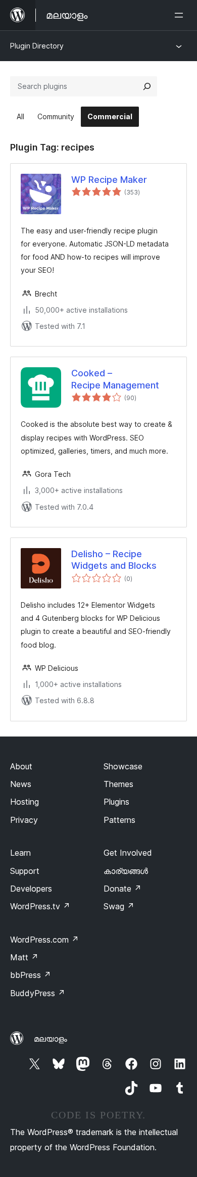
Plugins (116, 802)
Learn (20, 853)
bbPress (30, 975)
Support (24, 871)
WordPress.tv (40, 906)
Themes (118, 784)
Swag (119, 906)
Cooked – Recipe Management (115, 379)
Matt (24, 957)
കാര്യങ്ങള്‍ (126, 871)
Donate (122, 889)
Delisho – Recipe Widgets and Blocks (114, 560)
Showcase (123, 766)
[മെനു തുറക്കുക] (181, 15)
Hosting (24, 802)
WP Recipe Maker (109, 179)
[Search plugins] (147, 86)
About (21, 766)
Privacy (24, 820)
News (20, 784)
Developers (31, 889)
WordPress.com (44, 940)
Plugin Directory (37, 45)
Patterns (119, 820)
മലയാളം (50, 1039)
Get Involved (128, 853)
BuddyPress (37, 993)
